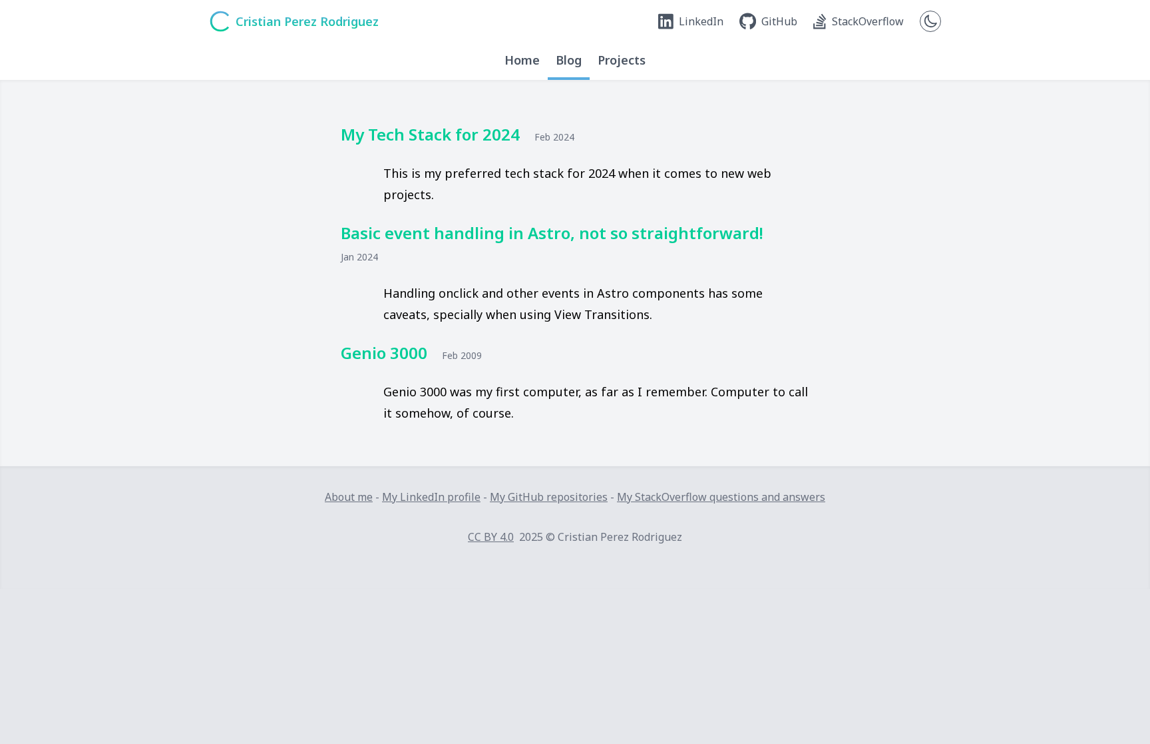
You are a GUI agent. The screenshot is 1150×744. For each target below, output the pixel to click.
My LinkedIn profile (431, 497)
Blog (569, 60)
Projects (622, 60)
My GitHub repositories (549, 497)
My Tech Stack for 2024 (430, 134)
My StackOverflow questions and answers (721, 497)
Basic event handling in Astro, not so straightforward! (552, 233)
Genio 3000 (384, 353)
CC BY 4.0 (491, 537)
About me (349, 497)
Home (522, 60)
